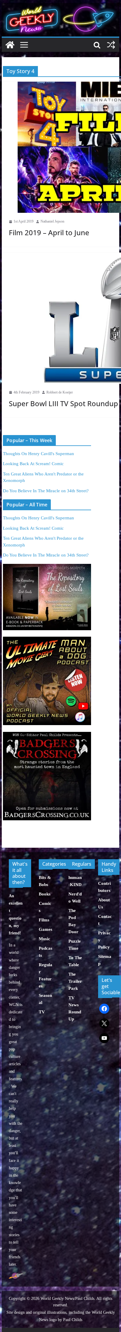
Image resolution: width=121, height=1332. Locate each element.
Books (45, 894)
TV (42, 1012)
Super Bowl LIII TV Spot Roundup (63, 403)
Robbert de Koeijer (59, 392)
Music (44, 938)
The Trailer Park (75, 981)
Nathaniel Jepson (52, 221)
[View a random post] (111, 45)
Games (45, 929)
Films (44, 920)
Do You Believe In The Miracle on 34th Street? (46, 490)
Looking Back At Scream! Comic (33, 463)
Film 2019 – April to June (49, 232)
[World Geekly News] (60, 6)
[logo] (16, 1276)
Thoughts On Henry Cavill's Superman (38, 453)
